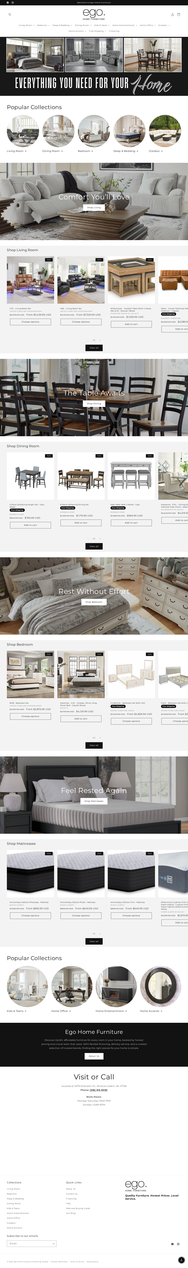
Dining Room (51, 151)
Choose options (30, 322)
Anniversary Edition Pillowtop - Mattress (29, 902)
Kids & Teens (15, 1011)
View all (94, 348)
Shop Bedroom (94, 602)
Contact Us (72, 1194)
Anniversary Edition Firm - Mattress (128, 902)
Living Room (15, 151)
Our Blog (71, 1213)
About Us (94, 1056)
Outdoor (154, 151)
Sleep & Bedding (124, 151)
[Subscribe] (53, 1244)
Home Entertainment (110, 1011)
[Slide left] (88, 340)
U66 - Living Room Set (71, 308)
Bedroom (84, 151)
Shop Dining (94, 403)
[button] (10, 14)
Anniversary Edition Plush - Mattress (77, 902)
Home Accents (149, 1011)
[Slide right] (100, 340)
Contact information (59, 1261)
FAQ (68, 1203)
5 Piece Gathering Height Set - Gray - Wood (27, 505)
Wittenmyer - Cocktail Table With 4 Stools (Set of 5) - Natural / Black (131, 309)
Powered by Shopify (39, 1262)
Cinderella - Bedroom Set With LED (128, 703)
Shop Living (94, 207)
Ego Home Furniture (22, 1262)
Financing (71, 1198)
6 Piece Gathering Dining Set (74, 504)
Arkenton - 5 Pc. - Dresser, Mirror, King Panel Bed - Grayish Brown (78, 704)
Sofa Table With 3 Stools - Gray (125, 504)
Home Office (59, 1011)
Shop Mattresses (94, 801)
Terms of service (77, 1261)
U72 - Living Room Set (20, 308)
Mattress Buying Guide (78, 1208)
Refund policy (92, 1261)
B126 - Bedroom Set (19, 703)
